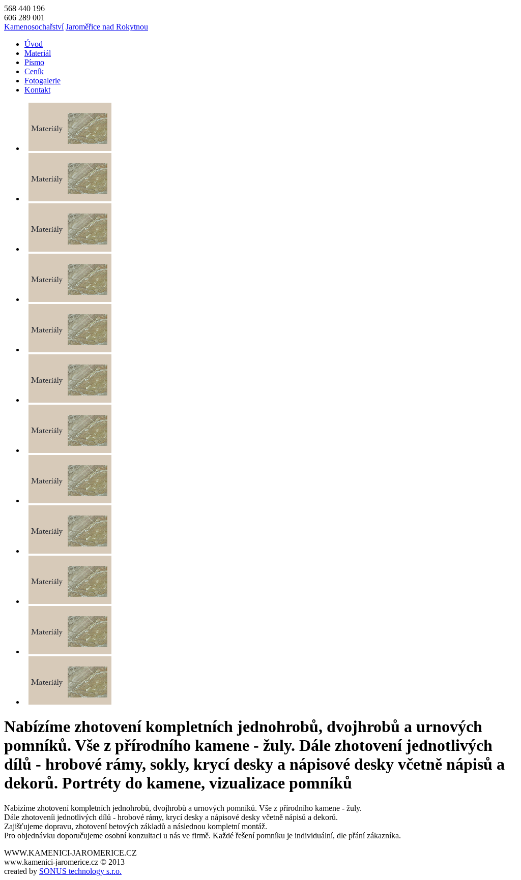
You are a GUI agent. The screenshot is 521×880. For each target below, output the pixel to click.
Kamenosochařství (34, 26)
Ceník (34, 71)
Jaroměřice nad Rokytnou (107, 26)
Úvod (33, 44)
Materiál (37, 53)
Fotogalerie (42, 80)
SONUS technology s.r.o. (80, 871)
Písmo (34, 62)
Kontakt (37, 89)
